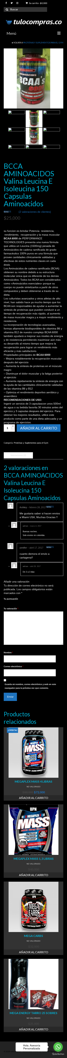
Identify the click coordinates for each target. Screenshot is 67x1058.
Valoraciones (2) (18, 455)
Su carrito (38, 3)
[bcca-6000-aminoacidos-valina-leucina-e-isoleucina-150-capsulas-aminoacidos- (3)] (16, 135)
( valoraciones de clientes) (35, 211)
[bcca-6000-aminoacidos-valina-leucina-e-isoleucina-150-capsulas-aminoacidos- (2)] (51, 118)
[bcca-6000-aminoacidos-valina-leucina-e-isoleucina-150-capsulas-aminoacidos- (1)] (34, 118)
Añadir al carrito (38, 428)
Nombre (8, 652)
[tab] (18, 455)
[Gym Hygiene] (34, 153)
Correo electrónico (13, 666)
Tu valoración (11, 608)
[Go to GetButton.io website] (58, 1054)
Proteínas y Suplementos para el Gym (43, 42)
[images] (51, 153)
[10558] (51, 135)
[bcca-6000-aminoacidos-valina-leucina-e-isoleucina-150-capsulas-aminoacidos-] (33, 78)
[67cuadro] (16, 118)
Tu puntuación (11, 599)
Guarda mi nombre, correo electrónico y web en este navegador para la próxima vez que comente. (30, 686)
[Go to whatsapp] (58, 1047)
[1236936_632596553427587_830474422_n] (16, 153)
